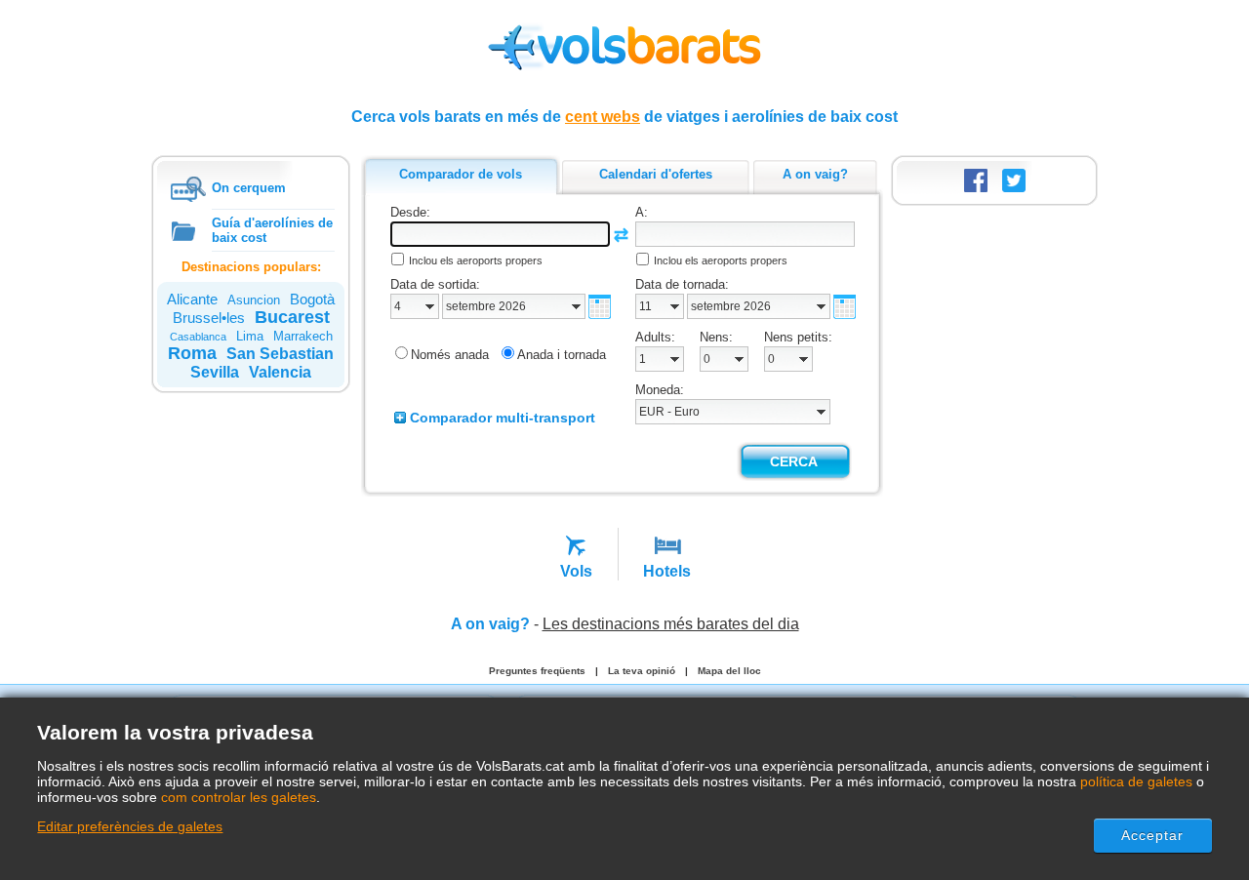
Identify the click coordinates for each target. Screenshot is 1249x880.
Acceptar (1153, 835)
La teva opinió (641, 670)
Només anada (450, 354)
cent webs (602, 116)
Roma (192, 353)
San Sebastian (280, 353)
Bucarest (292, 317)
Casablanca (198, 336)
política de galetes (1136, 781)
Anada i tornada (561, 354)
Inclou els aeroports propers (476, 260)
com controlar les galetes (238, 797)
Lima (249, 336)
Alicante (192, 299)
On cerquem (249, 187)
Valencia (280, 372)
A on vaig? (490, 624)
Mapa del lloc (729, 670)
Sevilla (214, 372)
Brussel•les (209, 317)
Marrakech (303, 336)
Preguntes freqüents (537, 670)
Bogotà (312, 299)
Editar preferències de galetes (129, 826)
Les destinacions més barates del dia (671, 624)
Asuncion (253, 300)
